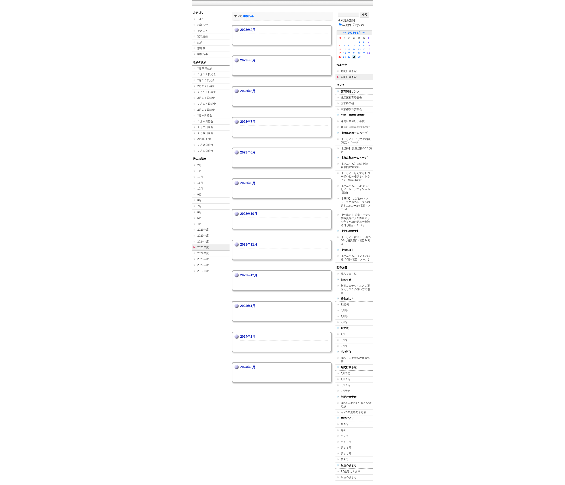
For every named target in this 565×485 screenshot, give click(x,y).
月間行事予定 (349, 71)
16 (364, 49)
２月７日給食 (205, 127)
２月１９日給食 (206, 92)
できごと (202, 30)
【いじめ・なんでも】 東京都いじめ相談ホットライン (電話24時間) (356, 177)
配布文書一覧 (349, 273)
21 (354, 53)
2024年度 (203, 241)
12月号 (345, 304)
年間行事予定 (349, 77)
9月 (199, 194)
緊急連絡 (202, 36)
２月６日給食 (205, 133)
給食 (200, 42)
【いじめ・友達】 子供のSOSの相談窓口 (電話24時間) (356, 241)
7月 (199, 206)
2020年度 (203, 265)
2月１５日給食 (206, 97)
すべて (360, 25)
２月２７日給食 (206, 74)
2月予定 (345, 390)
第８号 (345, 424)
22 (359, 53)
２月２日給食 (205, 144)
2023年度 (203, 247)
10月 (200, 188)
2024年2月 (354, 32)
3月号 (344, 316)
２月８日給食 (205, 121)
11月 (200, 182)
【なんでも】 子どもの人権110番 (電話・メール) (356, 257)
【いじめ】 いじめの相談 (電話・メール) (356, 141)
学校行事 (202, 54)
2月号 (344, 322)
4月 (199, 223)
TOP (200, 19)
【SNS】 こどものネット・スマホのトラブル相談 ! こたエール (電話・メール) (356, 203)
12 (344, 49)
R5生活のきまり (350, 471)
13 (349, 49)
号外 (343, 430)
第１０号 (346, 453)
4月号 (344, 310)
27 (349, 57)
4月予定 (345, 379)
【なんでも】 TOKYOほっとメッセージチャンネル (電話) (356, 189)
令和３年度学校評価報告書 (355, 359)
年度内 (346, 25)
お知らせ (202, 24)
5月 (199, 218)
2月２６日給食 (206, 80)
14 (354, 49)
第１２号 (346, 441)
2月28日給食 (205, 68)
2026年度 (203, 229)
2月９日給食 (204, 115)
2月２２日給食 (206, 86)
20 (349, 53)
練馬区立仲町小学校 (353, 121)
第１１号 (346, 447)
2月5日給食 (204, 138)
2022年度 (203, 253)
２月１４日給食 (206, 103)
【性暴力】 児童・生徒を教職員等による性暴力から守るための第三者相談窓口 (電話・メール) (356, 220)
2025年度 (203, 235)
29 (359, 57)
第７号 (345, 436)
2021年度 (203, 259)
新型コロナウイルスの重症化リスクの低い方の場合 (355, 289)
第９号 (345, 459)
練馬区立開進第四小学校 (355, 127)
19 (344, 53)
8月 (199, 200)
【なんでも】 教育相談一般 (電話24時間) (356, 165)
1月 (199, 170)
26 (344, 57)
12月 (200, 176)
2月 (199, 165)
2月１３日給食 (206, 109)
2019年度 (203, 271)
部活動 (201, 48)
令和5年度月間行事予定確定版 (356, 405)
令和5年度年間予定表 (353, 412)
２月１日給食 (205, 150)
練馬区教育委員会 (351, 97)
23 (364, 53)
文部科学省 (347, 103)
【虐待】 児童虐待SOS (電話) (356, 150)
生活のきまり (349, 477)
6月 (199, 212)
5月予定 (345, 373)
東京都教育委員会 (351, 109)
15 (359, 49)
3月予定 (345, 385)
